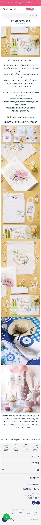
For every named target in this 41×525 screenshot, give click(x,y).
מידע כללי (35, 463)
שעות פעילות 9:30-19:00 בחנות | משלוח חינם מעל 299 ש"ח (20, 3)
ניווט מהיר (34, 456)
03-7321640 (29, 485)
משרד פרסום (35, 519)
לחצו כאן (7, 122)
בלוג (37, 470)
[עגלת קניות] (3, 9)
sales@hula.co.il (28, 489)
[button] (20, 456)
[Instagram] (34, 503)
